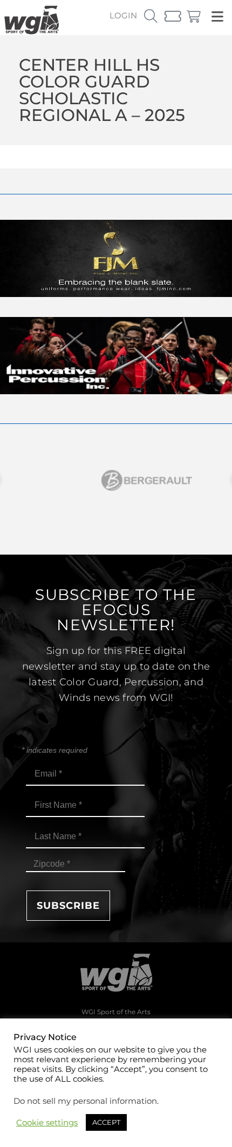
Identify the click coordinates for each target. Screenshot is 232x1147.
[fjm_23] (116, 294)
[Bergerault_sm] (116, 480)
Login (123, 15)
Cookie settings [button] (47, 1123)
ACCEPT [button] (106, 1122)
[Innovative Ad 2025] (116, 391)
